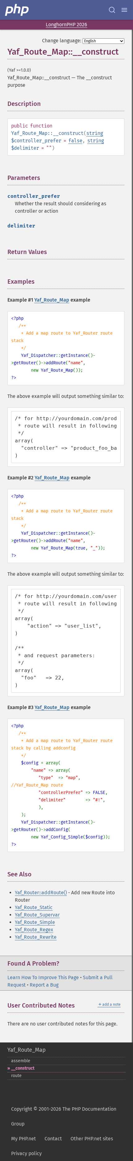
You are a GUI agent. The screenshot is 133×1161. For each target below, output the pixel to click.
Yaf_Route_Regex (34, 930)
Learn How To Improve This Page (43, 977)
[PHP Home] (17, 10)
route (16, 1075)
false (75, 141)
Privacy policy (26, 1153)
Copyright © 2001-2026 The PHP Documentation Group (63, 1116)
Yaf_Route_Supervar (37, 915)
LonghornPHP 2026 (66, 24)
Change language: (61, 41)
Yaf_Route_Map (51, 300)
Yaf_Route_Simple (35, 922)
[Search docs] (112, 10)
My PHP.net (23, 1139)
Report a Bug (44, 985)
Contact (53, 1139)
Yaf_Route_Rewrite (36, 937)
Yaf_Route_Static (34, 907)
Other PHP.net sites (92, 1139)
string (94, 133)
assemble (20, 1060)
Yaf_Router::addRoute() (41, 893)
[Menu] (124, 10)
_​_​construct (22, 1068)
